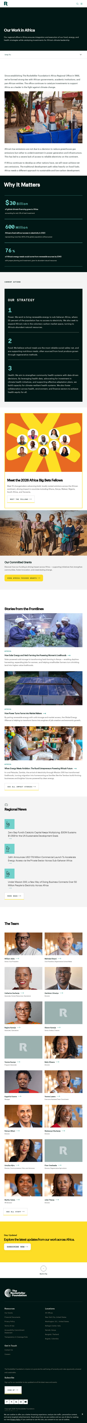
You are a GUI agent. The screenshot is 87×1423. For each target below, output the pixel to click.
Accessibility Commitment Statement (14, 1331)
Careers (7, 1354)
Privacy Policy (15, 1419)
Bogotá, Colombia (52, 1339)
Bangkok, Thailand (52, 1334)
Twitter (11, 1402)
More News (12, 896)
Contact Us (9, 1350)
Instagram (21, 1402)
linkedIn (16, 1402)
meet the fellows (19, 499)
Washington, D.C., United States (57, 1321)
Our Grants (9, 1313)
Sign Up (11, 1390)
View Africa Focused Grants (22, 578)
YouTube (25, 1402)
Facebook (7, 1402)
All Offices (49, 1313)
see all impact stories (19, 787)
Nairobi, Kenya (50, 1330)
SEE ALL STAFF (13, 1212)
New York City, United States (55, 1317)
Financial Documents (12, 1317)
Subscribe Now (16, 1247)
